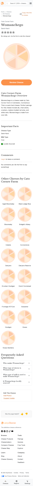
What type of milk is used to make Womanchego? (14, 375)
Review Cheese (16, 82)
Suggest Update (9, 398)
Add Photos (7, 396)
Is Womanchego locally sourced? (12, 382)
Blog (2, 456)
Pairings (20, 439)
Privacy (22, 472)
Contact (20, 459)
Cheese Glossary (7, 459)
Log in (3, 159)
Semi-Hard (5, 28)
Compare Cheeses (7, 445)
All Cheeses (6, 14)
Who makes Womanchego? (13, 363)
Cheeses (9, 12)
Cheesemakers (6, 442)
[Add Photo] (16, 56)
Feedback (21, 462)
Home (2, 12)
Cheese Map (5, 448)
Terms (27, 472)
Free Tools (21, 445)
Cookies (16, 472)
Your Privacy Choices (10, 476)
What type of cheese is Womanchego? (12, 369)
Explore (20, 448)
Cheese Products (7, 439)
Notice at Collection (23, 476)
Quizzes (20, 442)
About (20, 456)
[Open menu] (30, 3)
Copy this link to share (27, 14)
